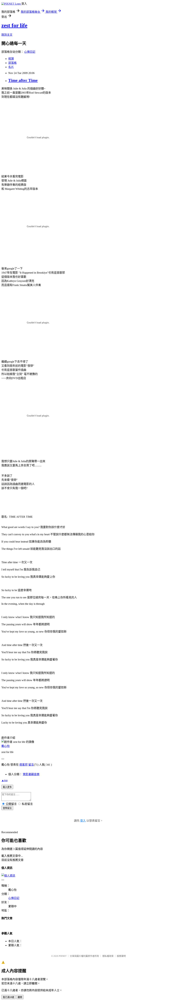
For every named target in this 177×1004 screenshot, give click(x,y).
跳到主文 (6, 34)
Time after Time (23, 80)
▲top (4, 780)
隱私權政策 (108, 956)
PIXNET (63, 956)
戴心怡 (5, 746)
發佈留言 (7, 808)
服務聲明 (121, 956)
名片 (11, 67)
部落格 (12, 62)
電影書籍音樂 (31, 774)
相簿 (11, 58)
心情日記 (29, 51)
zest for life (14, 25)
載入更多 (7, 787)
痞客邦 (23, 764)
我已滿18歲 (8, 997)
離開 (20, 997)
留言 (31, 764)
